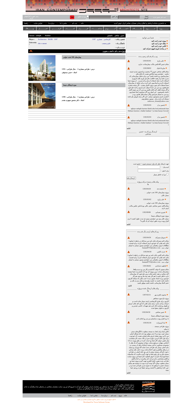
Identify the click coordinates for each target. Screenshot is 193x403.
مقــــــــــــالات (137, 28)
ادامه (128, 128)
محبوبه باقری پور (160, 295)
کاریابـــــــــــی (56, 28)
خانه (82, 23)
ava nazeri (160, 189)
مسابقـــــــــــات (96, 28)
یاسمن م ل (161, 105)
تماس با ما (63, 23)
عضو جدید (137, 164)
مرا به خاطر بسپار (159, 175)
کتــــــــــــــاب (70, 28)
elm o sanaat (42, 43)
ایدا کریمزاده (161, 323)
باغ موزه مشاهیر (159, 298)
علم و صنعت (106, 43)
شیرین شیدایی (160, 212)
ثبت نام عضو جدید (159, 17)
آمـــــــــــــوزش (110, 28)
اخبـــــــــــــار (43, 28)
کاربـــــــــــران (83, 28)
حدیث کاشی (161, 252)
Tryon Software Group (102, 402)
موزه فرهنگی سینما (158, 216)
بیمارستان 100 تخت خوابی (155, 192)
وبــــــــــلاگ (29, 28)
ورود (120, 395)
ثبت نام (74, 23)
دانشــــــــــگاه (124, 28)
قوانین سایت (38, 23)
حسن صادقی (159, 312)
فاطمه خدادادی (160, 266)
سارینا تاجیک (161, 68)
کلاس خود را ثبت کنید (158, 46)
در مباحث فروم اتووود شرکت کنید (154, 49)
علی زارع (160, 61)
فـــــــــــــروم (150, 28)
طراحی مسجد (160, 326)
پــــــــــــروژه (163, 28)
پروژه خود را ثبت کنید (158, 41)
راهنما (26, 23)
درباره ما (51, 23)
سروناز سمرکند (160, 237)
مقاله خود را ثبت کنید (159, 43)
